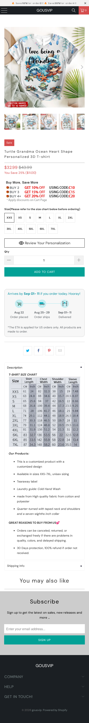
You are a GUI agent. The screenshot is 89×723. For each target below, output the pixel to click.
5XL (31, 229)
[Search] (74, 10)
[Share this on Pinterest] (49, 350)
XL (59, 217)
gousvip (44, 10)
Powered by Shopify (55, 710)
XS (20, 217)
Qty (6, 251)
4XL (20, 229)
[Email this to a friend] (60, 350)
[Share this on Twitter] (27, 350)
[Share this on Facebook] (38, 350)
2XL (70, 217)
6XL (42, 229)
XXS (9, 217)
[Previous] (7, 67)
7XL (53, 229)
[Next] (81, 67)
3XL (9, 229)
